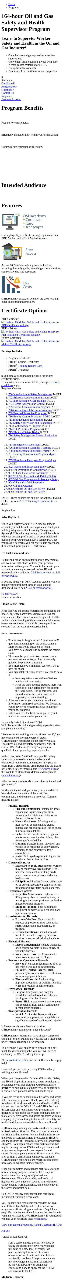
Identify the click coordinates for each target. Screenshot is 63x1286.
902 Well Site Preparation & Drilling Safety (32, 476)
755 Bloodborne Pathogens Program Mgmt (32, 460)
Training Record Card (30, 365)
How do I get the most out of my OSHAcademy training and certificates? (28, 1071)
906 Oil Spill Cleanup (20, 485)
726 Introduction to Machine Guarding (29, 447)
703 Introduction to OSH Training (27, 400)
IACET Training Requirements (36, 501)
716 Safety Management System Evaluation (32, 435)
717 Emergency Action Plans (24, 444)
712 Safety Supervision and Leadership (30, 422)
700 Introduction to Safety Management (30, 394)
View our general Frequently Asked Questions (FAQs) (31, 1224)
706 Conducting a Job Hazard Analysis (30, 410)
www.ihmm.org (11, 775)
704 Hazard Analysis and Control (26, 403)
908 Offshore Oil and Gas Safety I (27, 488)
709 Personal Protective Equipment (27, 413)
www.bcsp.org (46, 768)
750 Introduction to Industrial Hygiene (29, 450)
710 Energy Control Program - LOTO (29, 416)
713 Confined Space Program (24, 425)
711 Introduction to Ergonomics (25, 419)
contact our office (18, 1060)
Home (11, 4)
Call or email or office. (39, 587)
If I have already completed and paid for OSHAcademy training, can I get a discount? (26, 1028)
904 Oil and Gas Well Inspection (26, 482)
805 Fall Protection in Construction (27, 469)
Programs (13, 7)
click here (40, 1218)
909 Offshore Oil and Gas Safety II (27, 491)
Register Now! (9, 593)
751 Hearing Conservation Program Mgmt (31, 454)
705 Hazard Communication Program (29, 407)
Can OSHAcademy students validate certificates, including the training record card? (28, 1195)
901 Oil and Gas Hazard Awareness (28, 472)
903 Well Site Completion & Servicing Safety (33, 479)
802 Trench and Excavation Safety (27, 466)
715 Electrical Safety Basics (24, 432)
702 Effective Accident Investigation (28, 397)
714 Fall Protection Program (24, 429)
